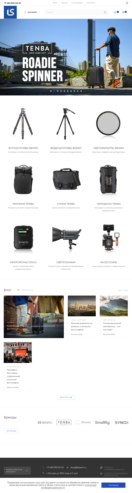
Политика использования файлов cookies (116, 474)
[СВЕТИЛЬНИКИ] (66, 238)
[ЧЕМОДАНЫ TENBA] (108, 179)
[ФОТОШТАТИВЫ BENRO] (23, 123)
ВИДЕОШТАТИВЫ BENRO (66, 148)
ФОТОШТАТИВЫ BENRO (23, 148)
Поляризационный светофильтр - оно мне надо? (112, 326)
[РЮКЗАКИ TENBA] (23, 179)
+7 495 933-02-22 (12, 3)
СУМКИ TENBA (66, 203)
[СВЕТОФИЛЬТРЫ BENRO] (108, 123)
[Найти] (105, 12)
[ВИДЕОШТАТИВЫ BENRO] (66, 123)
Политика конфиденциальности (114, 468)
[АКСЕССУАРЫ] (108, 238)
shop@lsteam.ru (78, 467)
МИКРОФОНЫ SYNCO (23, 262)
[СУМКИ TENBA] (66, 179)
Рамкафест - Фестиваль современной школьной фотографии (13, 376)
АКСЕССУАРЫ (108, 262)
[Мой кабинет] (127, 3)
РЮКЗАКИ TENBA (23, 203)
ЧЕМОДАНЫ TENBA (109, 203)
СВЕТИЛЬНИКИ (66, 262)
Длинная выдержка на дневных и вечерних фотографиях (81, 326)
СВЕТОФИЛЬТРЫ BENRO (108, 148)
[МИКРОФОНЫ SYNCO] (23, 238)
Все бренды (11, 431)
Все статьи (123, 290)
